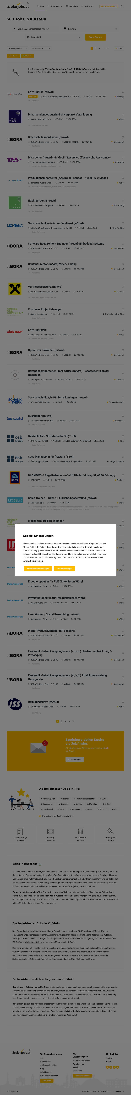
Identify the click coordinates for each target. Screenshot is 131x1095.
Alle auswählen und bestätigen (38, 569)
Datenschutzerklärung (33, 561)
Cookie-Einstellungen (64, 569)
